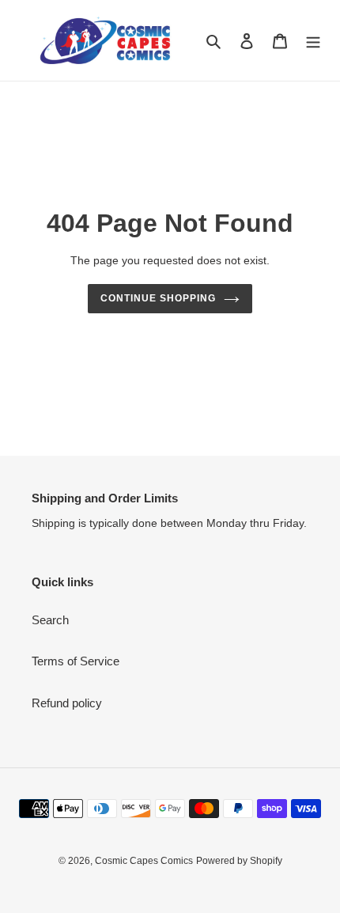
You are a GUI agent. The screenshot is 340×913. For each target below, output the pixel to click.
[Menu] (313, 41)
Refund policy (67, 703)
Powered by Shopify (239, 860)
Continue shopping (158, 298)
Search (50, 620)
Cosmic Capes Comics (144, 860)
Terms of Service (75, 661)
